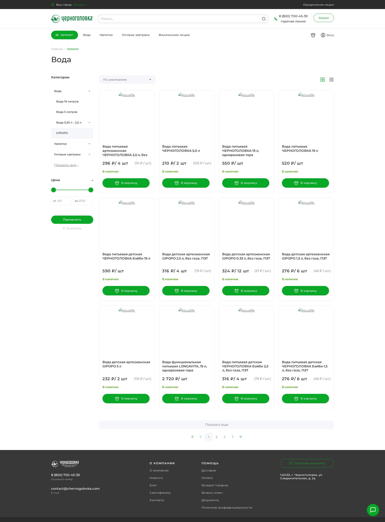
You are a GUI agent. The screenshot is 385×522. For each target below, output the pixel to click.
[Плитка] (322, 79)
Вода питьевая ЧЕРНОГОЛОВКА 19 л (300, 149)
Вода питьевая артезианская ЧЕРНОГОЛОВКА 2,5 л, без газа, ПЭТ (124, 153)
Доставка (209, 470)
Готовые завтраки (136, 35)
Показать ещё (216, 425)
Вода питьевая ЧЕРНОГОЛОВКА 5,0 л (181, 149)
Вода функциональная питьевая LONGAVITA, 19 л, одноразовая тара (184, 366)
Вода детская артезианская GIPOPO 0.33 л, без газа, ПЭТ (246, 256)
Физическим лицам (174, 35)
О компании (159, 470)
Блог (153, 485)
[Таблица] (331, 79)
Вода (87, 35)
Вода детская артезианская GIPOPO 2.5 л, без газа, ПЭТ (186, 256)
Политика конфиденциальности (227, 507)
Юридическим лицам (318, 4)
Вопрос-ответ (212, 493)
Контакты (157, 500)
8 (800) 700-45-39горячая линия (293, 18)
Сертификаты (160, 493)
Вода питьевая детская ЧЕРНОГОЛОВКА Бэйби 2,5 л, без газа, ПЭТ (245, 366)
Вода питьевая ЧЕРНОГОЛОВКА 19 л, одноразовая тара (240, 151)
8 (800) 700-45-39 (65, 475)
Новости (156, 478)
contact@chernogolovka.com (75, 489)
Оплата (207, 478)
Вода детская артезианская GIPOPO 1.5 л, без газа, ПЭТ (306, 256)
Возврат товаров (215, 485)
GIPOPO (62, 133)
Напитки (106, 35)
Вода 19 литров (67, 101)
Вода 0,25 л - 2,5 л (68, 122)
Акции (324, 18)
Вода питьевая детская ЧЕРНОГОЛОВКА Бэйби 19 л (126, 256)
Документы (210, 500)
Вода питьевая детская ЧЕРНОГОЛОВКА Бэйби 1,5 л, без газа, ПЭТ (304, 366)
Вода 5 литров (66, 112)
